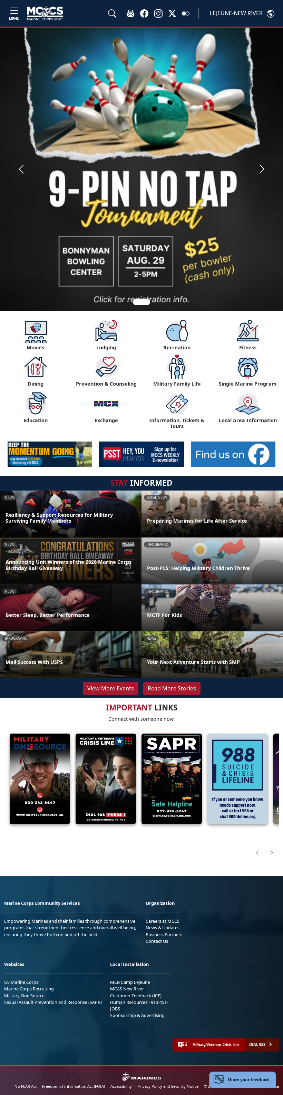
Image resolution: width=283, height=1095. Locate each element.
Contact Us (157, 941)
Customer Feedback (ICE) (136, 995)
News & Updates (162, 927)
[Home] (45, 13)
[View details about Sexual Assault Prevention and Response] (172, 779)
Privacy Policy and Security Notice (167, 1086)
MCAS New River (127, 989)
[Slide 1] (141, 302)
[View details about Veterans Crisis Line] (106, 779)
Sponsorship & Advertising (137, 1015)
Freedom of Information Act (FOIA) (73, 1086)
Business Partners (164, 934)
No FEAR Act (25, 1086)
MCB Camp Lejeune (130, 982)
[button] (144, 13)
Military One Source (24, 995)
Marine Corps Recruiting (29, 989)
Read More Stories (172, 688)
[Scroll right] (271, 852)
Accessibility (121, 1086)
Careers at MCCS (162, 921)
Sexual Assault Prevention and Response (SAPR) (53, 1002)
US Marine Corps (21, 982)
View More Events (110, 688)
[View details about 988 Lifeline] (237, 779)
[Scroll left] (257, 852)
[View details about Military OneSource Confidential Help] (40, 779)
